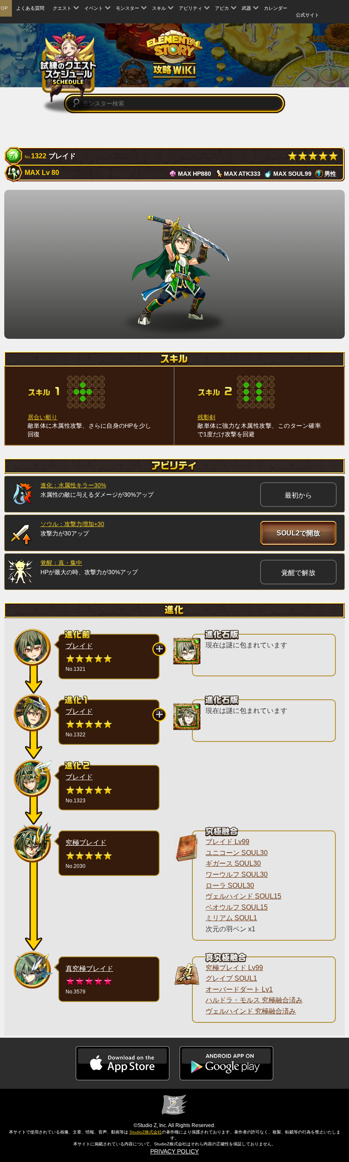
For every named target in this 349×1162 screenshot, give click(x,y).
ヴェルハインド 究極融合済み (251, 1011)
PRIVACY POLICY (174, 1151)
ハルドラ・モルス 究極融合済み (254, 1000)
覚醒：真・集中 (61, 562)
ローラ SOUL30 (230, 885)
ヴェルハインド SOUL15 (243, 896)
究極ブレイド (86, 842)
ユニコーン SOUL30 (237, 852)
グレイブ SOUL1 (231, 978)
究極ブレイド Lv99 (234, 967)
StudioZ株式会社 (145, 1132)
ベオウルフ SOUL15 (237, 907)
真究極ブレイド (89, 968)
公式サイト (307, 14)
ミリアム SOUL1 (231, 918)
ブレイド (79, 646)
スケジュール (68, 66)
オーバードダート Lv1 (239, 989)
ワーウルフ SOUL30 (237, 874)
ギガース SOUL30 (233, 863)
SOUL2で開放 (298, 533)
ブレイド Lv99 (227, 841)
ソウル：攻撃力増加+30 (72, 524)
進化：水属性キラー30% (73, 485)
